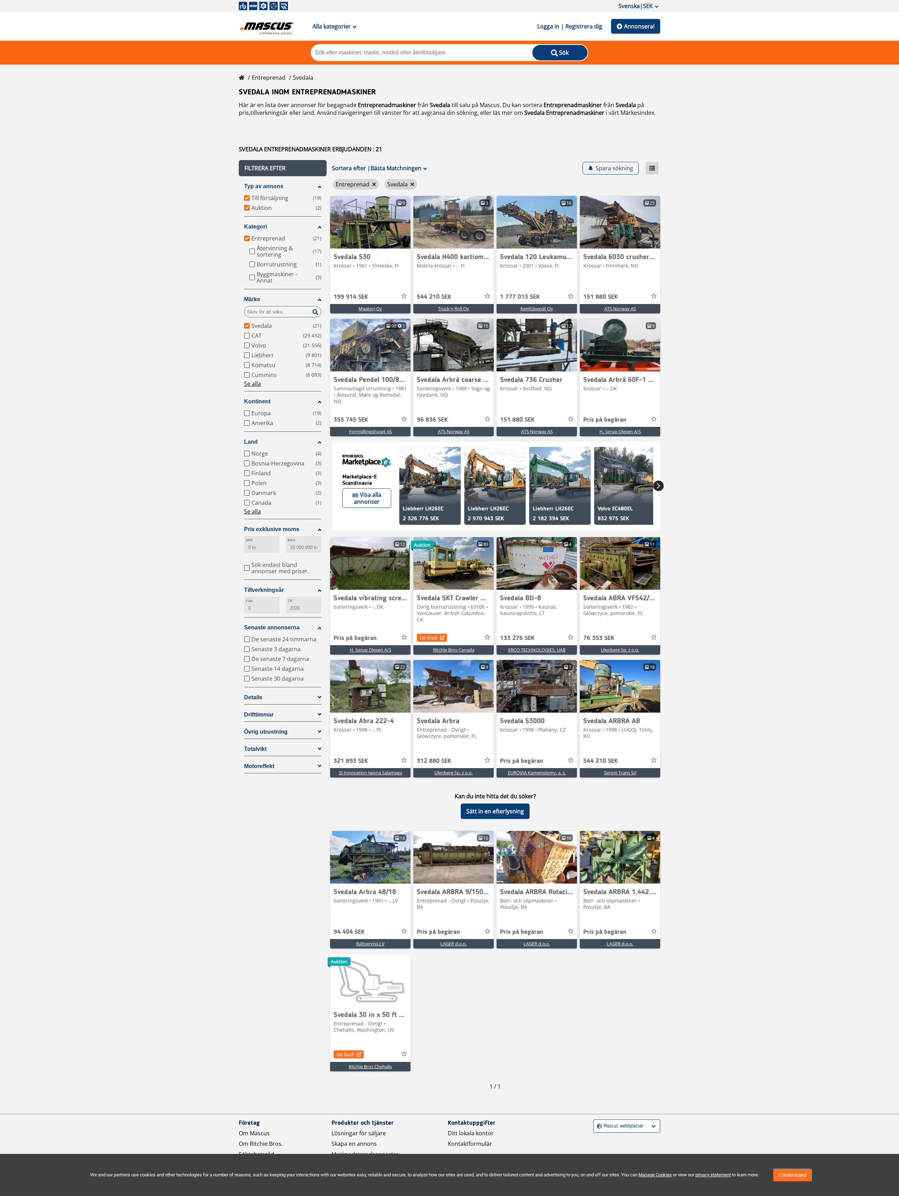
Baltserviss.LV (370, 943)
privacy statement (713, 1174)
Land (251, 442)
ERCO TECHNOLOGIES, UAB (536, 650)
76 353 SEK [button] (598, 638)
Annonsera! (639, 26)
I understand (793, 1175)
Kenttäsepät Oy (536, 308)
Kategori (255, 227)
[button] (283, 168)
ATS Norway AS (620, 308)
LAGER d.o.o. (453, 943)
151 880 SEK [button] (600, 297)
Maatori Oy (370, 308)
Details (253, 697)
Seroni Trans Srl (620, 772)
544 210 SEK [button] (434, 297)
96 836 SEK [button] (432, 420)
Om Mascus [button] (254, 1133)
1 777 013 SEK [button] (520, 297)
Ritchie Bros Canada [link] (453, 650)
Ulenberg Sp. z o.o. (620, 650)
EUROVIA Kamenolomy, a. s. (537, 772)
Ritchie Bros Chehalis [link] (370, 1066)
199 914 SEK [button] (351, 297)
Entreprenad (269, 77)
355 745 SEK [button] (351, 420)
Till (290, 601)
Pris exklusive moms (271, 529)
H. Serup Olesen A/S (620, 431)
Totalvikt (255, 749)
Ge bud (428, 637)
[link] (370, 222)
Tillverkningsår (264, 590)
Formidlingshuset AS (370, 431)
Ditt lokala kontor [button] (471, 1133)
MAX (291, 540)
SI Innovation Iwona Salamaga (370, 772)
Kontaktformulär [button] (470, 1144)
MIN (249, 540)
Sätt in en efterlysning (495, 811)
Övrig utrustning (266, 732)
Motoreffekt (259, 766)
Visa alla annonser (367, 498)
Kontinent (257, 401)
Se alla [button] (252, 384)
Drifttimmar (259, 715)
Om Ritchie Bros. (261, 1144)
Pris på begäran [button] (604, 420)
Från (249, 601)
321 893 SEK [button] (351, 761)
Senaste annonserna (272, 627)
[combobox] (598, 1126)
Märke (252, 299)
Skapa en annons (354, 1144)
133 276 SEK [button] (517, 638)
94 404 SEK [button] (349, 932)
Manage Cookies (655, 1174)
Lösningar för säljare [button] (359, 1133)
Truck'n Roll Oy (453, 308)
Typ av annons (263, 186)
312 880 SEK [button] (434, 761)
